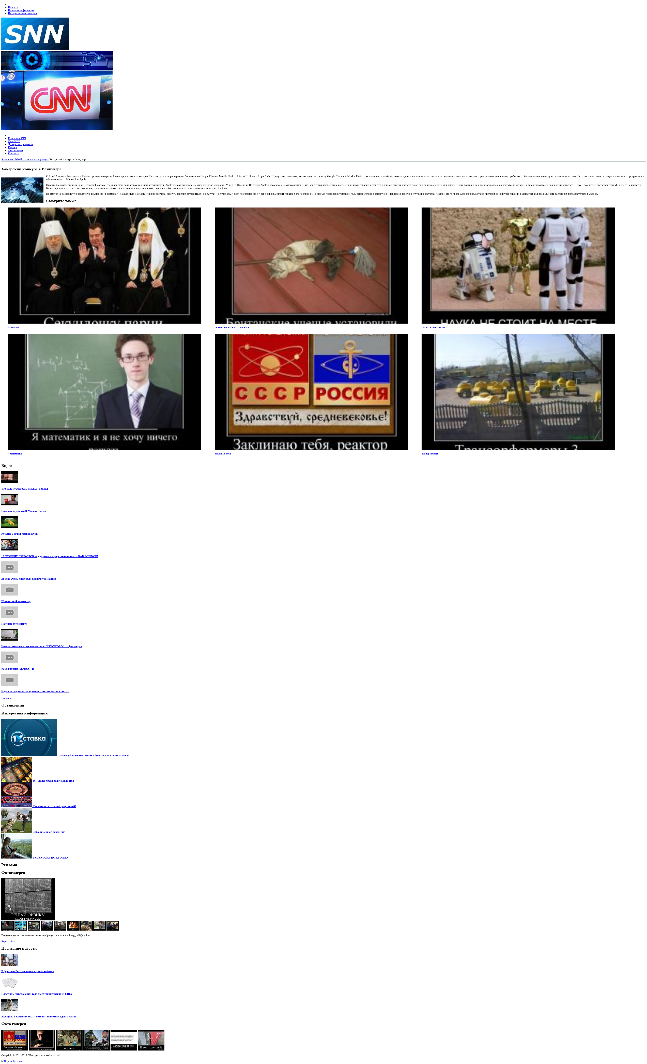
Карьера (12, 147)
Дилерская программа (20, 144)
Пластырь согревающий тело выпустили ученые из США (36, 993)
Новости (13, 7)
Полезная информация (21, 10)
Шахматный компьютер (16, 601)
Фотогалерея (15, 150)
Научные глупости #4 (14, 623)
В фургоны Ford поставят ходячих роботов (27, 971)
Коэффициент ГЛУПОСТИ (17, 668)
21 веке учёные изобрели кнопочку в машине (28, 578)
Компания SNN (17, 138)
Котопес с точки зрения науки (19, 533)
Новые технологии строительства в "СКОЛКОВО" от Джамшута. (41, 646)
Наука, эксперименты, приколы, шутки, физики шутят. (35, 691)
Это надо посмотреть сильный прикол (24, 488)
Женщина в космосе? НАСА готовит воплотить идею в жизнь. (39, 1016)
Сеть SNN (14, 141)
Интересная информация (22, 13)
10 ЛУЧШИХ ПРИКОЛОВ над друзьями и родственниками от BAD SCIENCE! (49, 556)
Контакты (13, 153)
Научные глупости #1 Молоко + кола (23, 511)
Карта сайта (8, 941)
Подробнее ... (9, 698)
